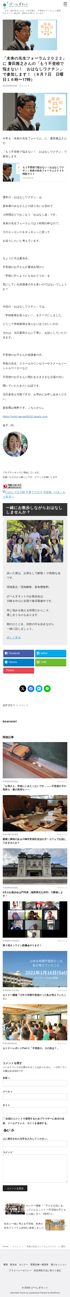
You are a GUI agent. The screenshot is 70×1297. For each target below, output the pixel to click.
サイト (6, 1105)
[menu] (65, 4)
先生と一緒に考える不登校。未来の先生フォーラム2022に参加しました (24, 1225)
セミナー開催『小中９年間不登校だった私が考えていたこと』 (34, 996)
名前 (6, 1077)
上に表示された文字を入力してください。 (26, 1138)
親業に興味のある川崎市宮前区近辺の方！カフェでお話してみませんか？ (34, 840)
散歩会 (13, 1264)
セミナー (23, 1264)
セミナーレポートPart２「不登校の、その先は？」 (31, 1048)
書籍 (5, 1264)
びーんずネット (39, 1287)
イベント (26, 85)
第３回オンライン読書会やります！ (22, 945)
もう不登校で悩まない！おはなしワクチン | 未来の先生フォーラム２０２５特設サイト (43, 170)
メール (7, 1091)
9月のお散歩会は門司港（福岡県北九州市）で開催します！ (33, 893)
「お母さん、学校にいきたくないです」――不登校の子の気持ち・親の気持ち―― (34, 787)
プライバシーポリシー (20, 1270)
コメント (8, 1152)
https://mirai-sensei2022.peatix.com (25, 416)
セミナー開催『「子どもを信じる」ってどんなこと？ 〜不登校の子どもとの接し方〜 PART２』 (46, 1209)
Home (6, 1246)
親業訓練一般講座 (39, 1264)
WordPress (55, 1292)
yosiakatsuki (34, 1292)
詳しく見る (14, 637)
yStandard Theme (18, 1292)
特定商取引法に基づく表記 (47, 1270)
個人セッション (59, 1264)
